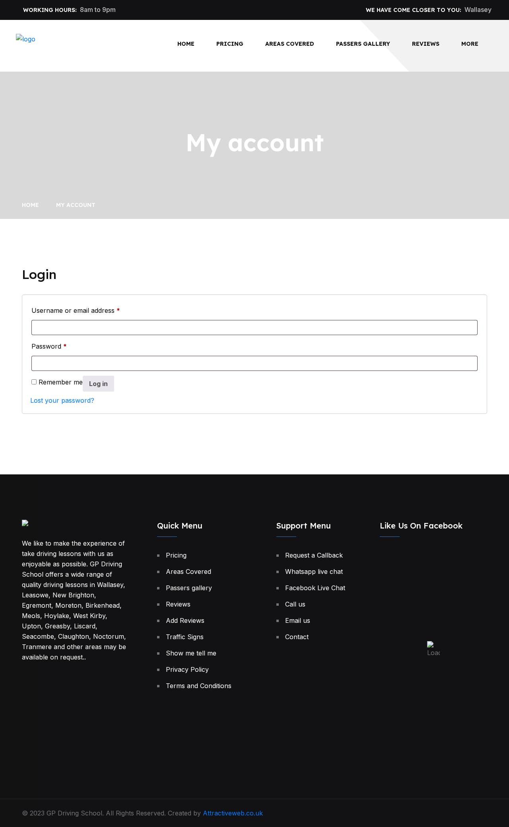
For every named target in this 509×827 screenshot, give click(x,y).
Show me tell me (191, 653)
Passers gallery (363, 43)
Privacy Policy (187, 669)
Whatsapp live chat (314, 571)
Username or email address (75, 310)
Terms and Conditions (198, 686)
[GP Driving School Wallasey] (55, 45)
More (469, 43)
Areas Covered (289, 43)
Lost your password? (62, 400)
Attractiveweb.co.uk (233, 813)
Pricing (229, 43)
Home (185, 43)
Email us (297, 620)
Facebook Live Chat (315, 588)
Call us (295, 604)
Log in (98, 384)
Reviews (425, 43)
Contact (297, 637)
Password (49, 346)
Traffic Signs (185, 637)
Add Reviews (185, 620)
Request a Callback (314, 555)
